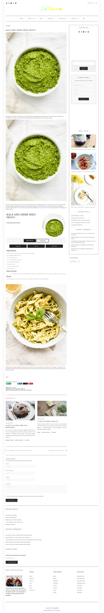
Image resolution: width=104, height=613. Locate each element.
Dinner (54, 590)
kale (19, 390)
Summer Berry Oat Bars (77, 215)
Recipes (50, 18)
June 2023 (79, 587)
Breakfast (7, 440)
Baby (30, 585)
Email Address (10, 470)
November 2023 (81, 580)
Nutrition (62, 18)
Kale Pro (56, 608)
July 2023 (79, 585)
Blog (41, 18)
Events (54, 592)
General (12, 388)
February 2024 (80, 576)
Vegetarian (23, 388)
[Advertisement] (83, 46)
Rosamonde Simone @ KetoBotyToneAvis (80, 241)
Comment (8, 484)
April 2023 (79, 592)
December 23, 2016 (9, 423)
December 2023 (81, 578)
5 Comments (27, 440)
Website (8, 477)
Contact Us (90, 3)
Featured (9, 390)
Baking (54, 578)
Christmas (11, 440)
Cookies (55, 585)
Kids (19, 388)
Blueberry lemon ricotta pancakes (80, 220)
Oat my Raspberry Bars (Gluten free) (80, 222)
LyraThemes (57, 610)
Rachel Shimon (74, 248)
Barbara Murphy (12, 387)
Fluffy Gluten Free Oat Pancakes (24, 535)
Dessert (55, 587)
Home (21, 18)
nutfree (22, 390)
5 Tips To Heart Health (47, 421)
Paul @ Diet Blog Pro (76, 233)
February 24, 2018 (40, 418)
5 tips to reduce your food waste (22, 537)
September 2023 (81, 583)
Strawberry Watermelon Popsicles (23, 542)
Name (7, 463)
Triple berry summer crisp (56, 450)
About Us (31, 18)
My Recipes (18, 246)
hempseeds (16, 390)
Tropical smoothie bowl (77, 218)
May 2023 (79, 590)
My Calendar (54, 246)
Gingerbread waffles (77, 225)
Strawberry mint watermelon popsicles (20, 450)
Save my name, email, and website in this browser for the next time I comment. (25, 496)
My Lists (36, 246)
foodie (13, 390)
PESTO (25, 390)
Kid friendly (16, 388)
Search (83, 68)
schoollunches (29, 390)
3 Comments (54, 432)
